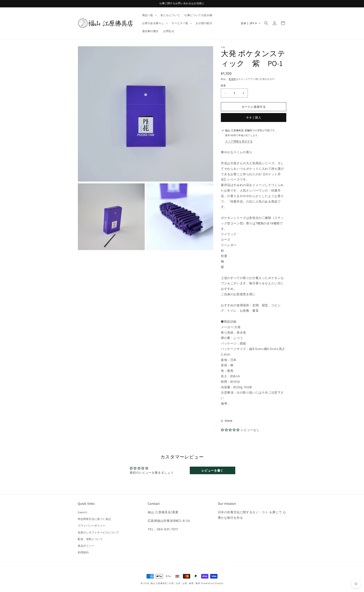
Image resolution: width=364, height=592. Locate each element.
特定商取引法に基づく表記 (94, 518)
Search (82, 512)
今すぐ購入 (253, 117)
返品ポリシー (86, 545)
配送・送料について (90, 539)
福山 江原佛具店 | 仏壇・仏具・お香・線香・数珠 (175, 583)
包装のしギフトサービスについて (98, 532)
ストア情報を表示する (239, 141)
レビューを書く (213, 470)
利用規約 (83, 552)
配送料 (232, 79)
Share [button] (228, 420)
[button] (149, 15)
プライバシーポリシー (91, 525)
